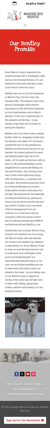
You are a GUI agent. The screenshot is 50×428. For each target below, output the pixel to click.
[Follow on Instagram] (33, 374)
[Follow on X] (22, 374)
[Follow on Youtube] (28, 374)
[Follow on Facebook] (16, 374)
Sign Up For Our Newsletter (23, 420)
